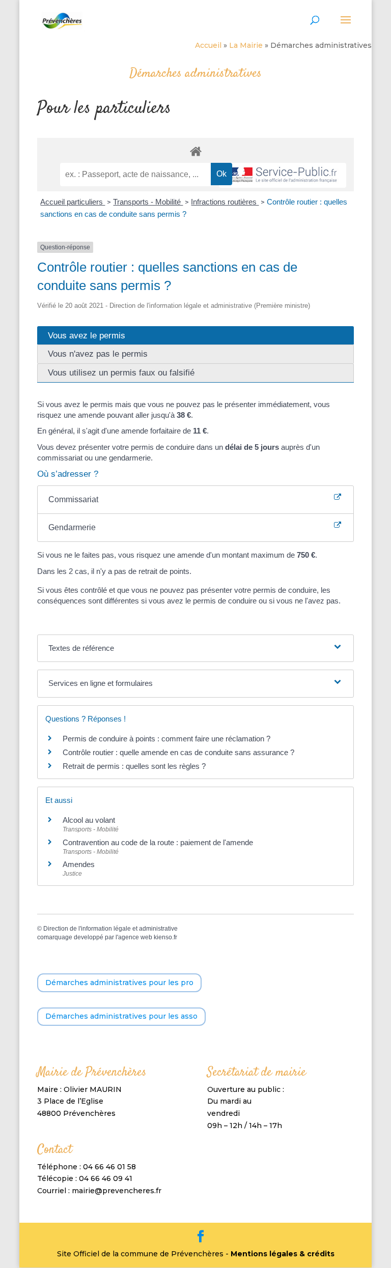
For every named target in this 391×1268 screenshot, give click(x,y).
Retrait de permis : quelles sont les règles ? (134, 766)
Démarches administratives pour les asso (121, 1016)
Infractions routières (225, 201)
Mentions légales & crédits (282, 1253)
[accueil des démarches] (195, 150)
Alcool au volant (89, 820)
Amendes (79, 864)
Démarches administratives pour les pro (119, 982)
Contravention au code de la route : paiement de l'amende (158, 842)
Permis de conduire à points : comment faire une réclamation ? (166, 738)
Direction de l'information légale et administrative (110, 928)
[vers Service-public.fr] (282, 175)
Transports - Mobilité (148, 201)
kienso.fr (165, 937)
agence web (135, 937)
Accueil (208, 45)
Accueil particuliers (72, 201)
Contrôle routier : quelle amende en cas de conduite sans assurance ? (178, 752)
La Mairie (246, 45)
